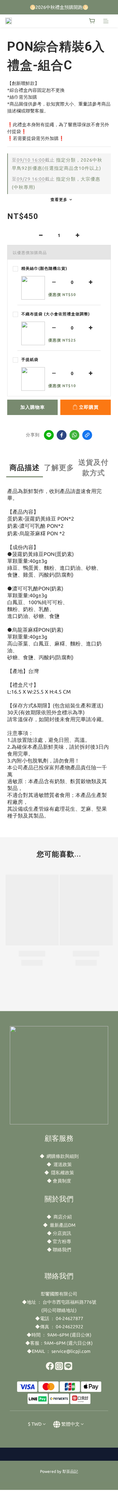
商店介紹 (62, 1216)
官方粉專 (62, 1241)
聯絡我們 (62, 1249)
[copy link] (87, 435)
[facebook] (62, 435)
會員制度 (62, 1180)
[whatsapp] (74, 435)
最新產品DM (62, 1225)
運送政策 (62, 1164)
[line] (49, 435)
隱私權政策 (62, 1172)
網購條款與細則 (63, 1156)
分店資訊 (62, 1233)
